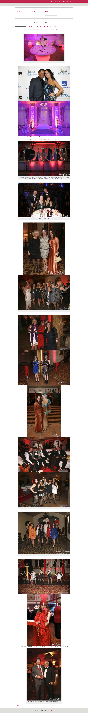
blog (55, 29)
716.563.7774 (54, 1)
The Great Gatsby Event (33, 137)
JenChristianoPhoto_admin (45, 29)
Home (36, 4)
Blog (56, 4)
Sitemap (51, 710)
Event (58, 29)
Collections (47, 4)
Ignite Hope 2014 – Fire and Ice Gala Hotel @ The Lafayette (43, 26)
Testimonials (52, 4)
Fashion (58, 139)
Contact (59, 4)
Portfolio (43, 4)
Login (62, 4)
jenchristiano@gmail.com (65, 1)
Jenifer (39, 4)
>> (18, 705)
